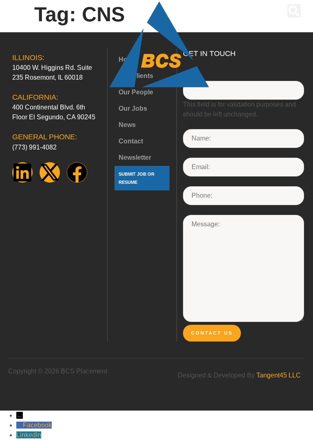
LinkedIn (28, 434)
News (127, 124)
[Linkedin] (22, 172)
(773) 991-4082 (34, 147)
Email (190, 153)
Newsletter (135, 157)
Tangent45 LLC (278, 375)
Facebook (37, 425)
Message (195, 210)
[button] (17, 12)
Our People (136, 92)
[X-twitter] (50, 172)
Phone (192, 181)
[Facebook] (77, 172)
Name (190, 124)
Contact (131, 141)
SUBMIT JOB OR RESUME (136, 178)
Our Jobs (133, 108)
